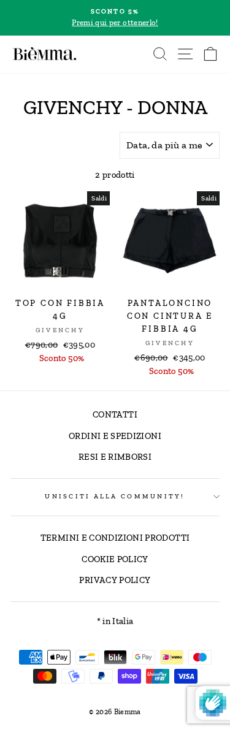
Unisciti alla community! (115, 496)
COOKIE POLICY (115, 559)
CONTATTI (115, 414)
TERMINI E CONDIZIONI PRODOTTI (115, 537)
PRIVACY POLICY (114, 579)
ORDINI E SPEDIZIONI (115, 435)
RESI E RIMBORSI (115, 456)
